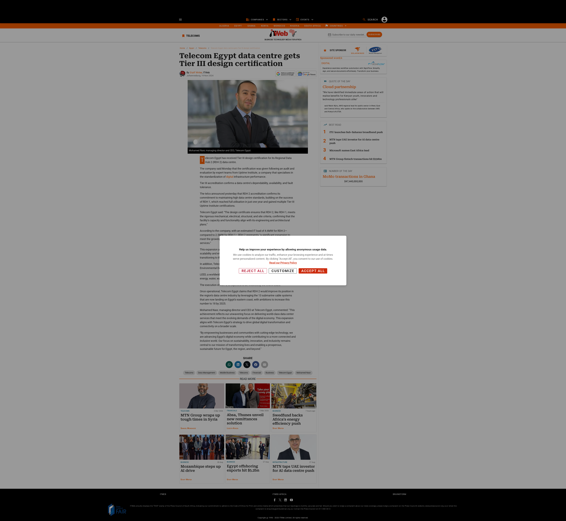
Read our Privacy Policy (283, 262)
